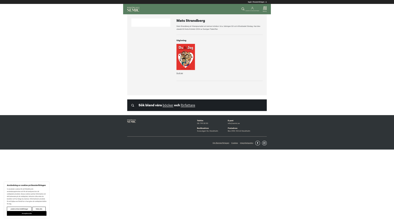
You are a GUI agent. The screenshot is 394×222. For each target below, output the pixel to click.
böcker (168, 105)
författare (188, 105)
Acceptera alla (27, 213)
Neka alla (39, 209)
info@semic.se (234, 123)
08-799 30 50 (202, 123)
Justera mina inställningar (19, 209)
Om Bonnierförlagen (221, 143)
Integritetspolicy (246, 143)
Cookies (234, 143)
